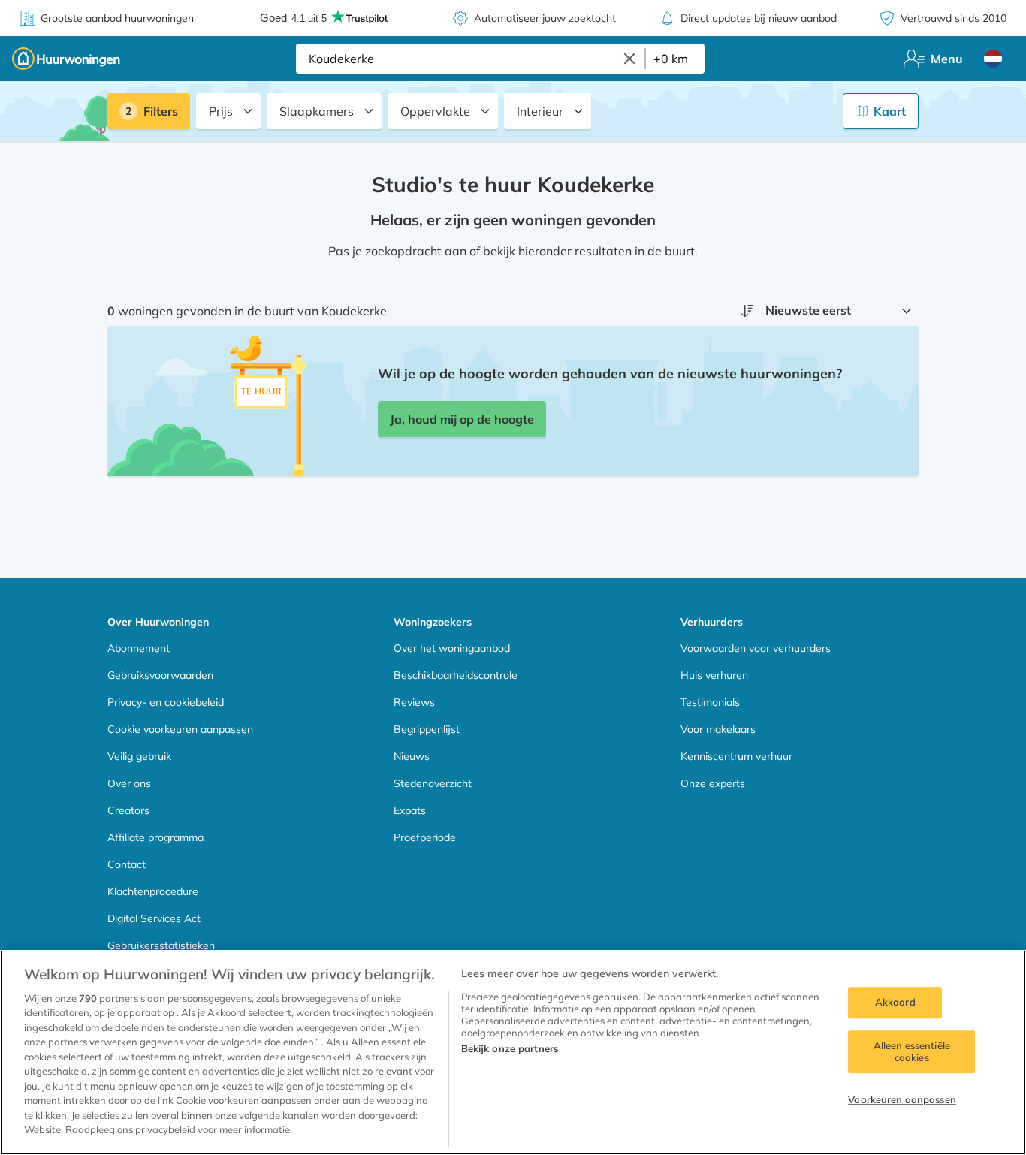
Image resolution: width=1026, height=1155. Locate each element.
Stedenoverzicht (433, 783)
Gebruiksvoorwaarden (160, 675)
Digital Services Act (154, 918)
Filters (160, 111)
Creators (128, 810)
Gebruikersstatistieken (161, 945)
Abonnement (138, 648)
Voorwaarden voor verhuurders (755, 648)
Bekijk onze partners (510, 1048)
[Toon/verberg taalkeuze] (993, 59)
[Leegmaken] (629, 59)
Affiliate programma (155, 837)
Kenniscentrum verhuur (736, 756)
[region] (513, 1052)
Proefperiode (425, 837)
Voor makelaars (718, 729)
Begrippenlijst (427, 729)
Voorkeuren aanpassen (902, 1100)
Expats (410, 810)
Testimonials (710, 702)
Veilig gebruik (139, 756)
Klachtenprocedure (152, 891)
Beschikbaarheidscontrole (456, 675)
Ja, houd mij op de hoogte (462, 419)
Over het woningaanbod (452, 648)
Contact (126, 864)
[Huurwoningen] (66, 59)
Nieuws (412, 756)
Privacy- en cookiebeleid (165, 702)
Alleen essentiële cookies (912, 1051)
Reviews (414, 702)
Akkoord (895, 1003)
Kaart (890, 111)
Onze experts (712, 783)
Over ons (129, 783)
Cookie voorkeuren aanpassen (180, 729)
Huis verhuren (714, 675)
